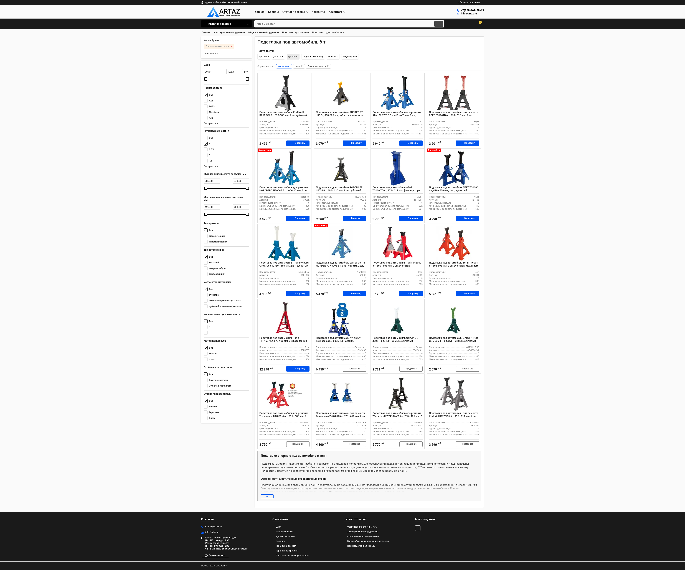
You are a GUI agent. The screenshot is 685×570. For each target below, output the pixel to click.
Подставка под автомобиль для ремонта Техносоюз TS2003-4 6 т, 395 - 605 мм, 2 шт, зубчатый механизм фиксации (283, 416)
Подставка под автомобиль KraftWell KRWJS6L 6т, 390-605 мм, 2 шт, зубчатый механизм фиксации (283, 115)
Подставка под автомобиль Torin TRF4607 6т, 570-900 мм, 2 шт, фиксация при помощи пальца (283, 340)
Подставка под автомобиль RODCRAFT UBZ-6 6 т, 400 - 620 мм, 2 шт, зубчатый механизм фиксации (339, 190)
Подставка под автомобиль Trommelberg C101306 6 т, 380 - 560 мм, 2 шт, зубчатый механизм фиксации (284, 265)
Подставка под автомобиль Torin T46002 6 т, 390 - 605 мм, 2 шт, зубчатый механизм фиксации (396, 265)
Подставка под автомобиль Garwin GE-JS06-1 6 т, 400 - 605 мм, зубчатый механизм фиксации (395, 340)
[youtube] (417, 528)
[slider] (205, 79)
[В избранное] (307, 77)
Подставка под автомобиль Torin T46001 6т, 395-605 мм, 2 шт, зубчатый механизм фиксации (453, 265)
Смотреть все (211, 123)
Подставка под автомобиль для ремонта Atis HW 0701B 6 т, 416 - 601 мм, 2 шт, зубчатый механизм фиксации (397, 115)
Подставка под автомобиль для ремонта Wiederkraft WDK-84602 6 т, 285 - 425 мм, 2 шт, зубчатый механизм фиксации (397, 416)
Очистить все (211, 53)
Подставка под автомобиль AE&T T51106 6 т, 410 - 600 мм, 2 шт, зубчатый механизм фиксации (453, 190)
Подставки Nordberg (313, 56)
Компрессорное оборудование (363, 536)
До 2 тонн (264, 56)
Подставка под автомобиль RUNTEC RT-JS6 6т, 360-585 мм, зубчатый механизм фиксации (340, 115)
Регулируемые (350, 56)
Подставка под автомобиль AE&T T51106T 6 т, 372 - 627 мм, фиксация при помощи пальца (396, 190)
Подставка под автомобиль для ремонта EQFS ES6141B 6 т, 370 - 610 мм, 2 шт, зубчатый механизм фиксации (453, 115)
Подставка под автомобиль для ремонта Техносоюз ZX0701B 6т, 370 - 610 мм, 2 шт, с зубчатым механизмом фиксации (341, 416)
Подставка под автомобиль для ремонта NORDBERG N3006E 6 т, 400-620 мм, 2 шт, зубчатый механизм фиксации (283, 190)
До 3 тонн (278, 56)
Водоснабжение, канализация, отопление (368, 541)
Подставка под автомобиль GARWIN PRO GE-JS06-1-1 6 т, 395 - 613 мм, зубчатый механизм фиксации (453, 340)
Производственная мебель (361, 546)
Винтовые (333, 56)
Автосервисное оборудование (362, 531)
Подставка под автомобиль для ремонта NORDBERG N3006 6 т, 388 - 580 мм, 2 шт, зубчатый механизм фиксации (340, 265)
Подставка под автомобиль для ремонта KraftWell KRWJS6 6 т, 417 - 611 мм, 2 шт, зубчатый (453, 416)
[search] (438, 24)
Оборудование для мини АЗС (362, 527)
